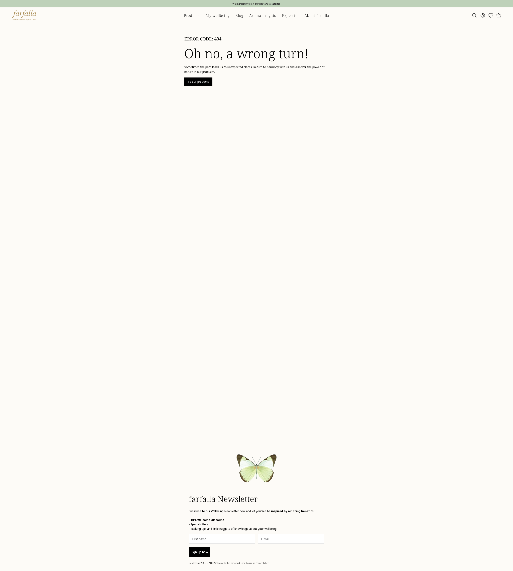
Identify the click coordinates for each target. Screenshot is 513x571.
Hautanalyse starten (270, 3)
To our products (198, 81)
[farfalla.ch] (24, 15)
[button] (474, 15)
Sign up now (199, 552)
